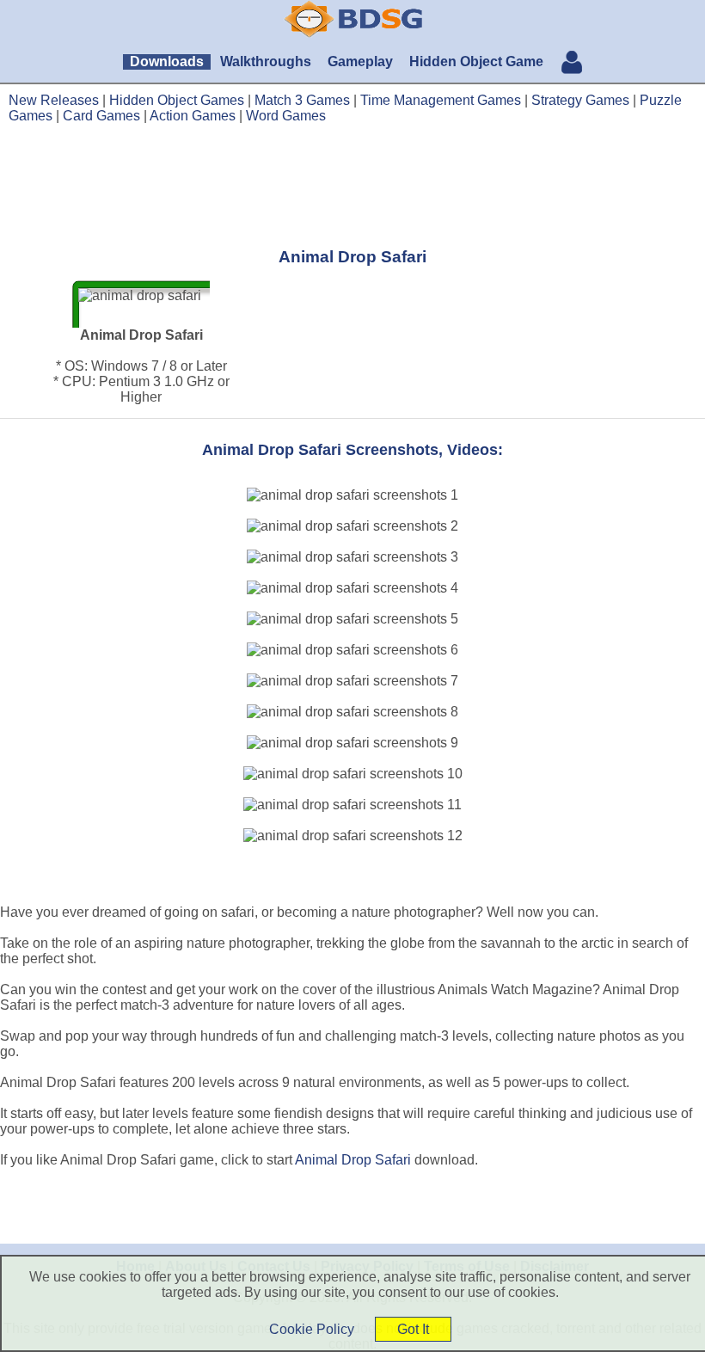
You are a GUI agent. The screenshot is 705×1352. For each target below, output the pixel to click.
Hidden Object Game (476, 61)
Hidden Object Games (176, 100)
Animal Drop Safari (353, 1159)
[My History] (571, 64)
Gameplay (360, 61)
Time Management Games (440, 100)
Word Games (286, 115)
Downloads (167, 61)
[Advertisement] (352, 185)
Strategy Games (580, 100)
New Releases (54, 100)
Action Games (193, 115)
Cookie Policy (311, 1329)
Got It (413, 1329)
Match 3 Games (302, 100)
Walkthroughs (265, 61)
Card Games (101, 115)
